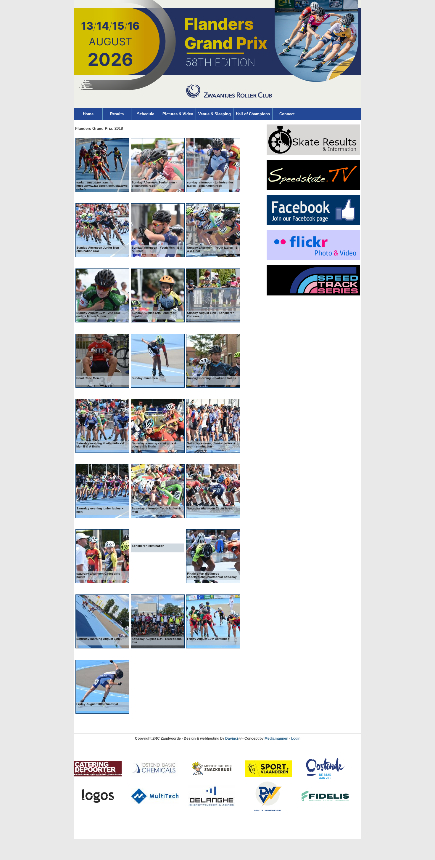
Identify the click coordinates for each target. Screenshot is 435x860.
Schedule (145, 114)
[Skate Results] (313, 153)
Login (295, 738)
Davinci (231, 738)
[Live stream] (313, 189)
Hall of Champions (253, 114)
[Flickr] (313, 259)
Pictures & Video (177, 114)
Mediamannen (276, 738)
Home (88, 114)
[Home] (217, 107)
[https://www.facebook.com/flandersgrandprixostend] (313, 224)
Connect (286, 114)
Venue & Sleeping (214, 114)
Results (117, 114)
